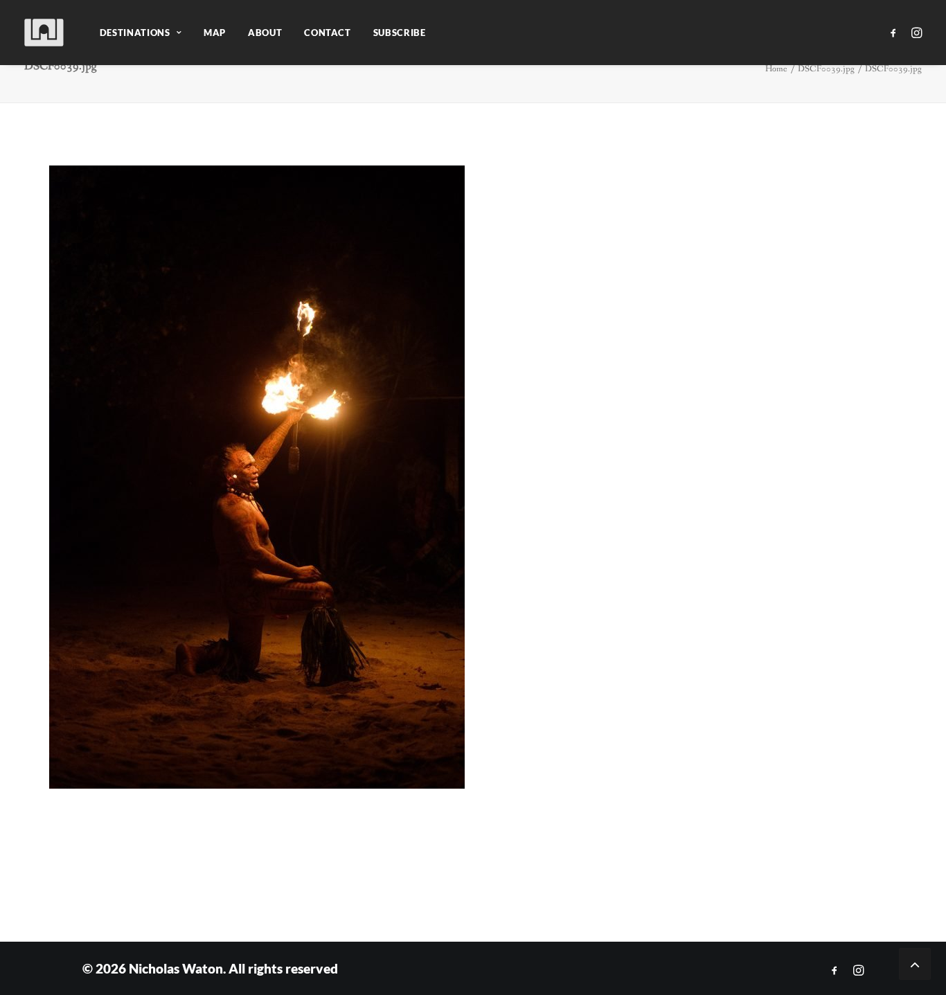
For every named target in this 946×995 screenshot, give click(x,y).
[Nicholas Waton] (44, 32)
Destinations (135, 32)
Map (215, 32)
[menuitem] (140, 32)
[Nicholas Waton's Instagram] (858, 970)
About (265, 32)
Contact (327, 32)
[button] (895, 32)
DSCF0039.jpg (826, 69)
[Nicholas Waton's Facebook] (834, 970)
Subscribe (399, 32)
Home (776, 69)
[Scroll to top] (915, 963)
